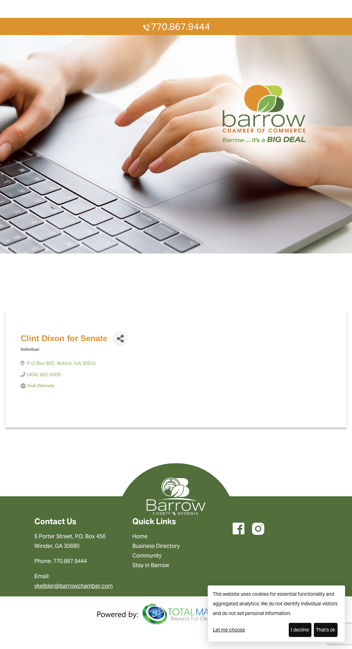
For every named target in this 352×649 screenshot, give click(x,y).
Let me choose (229, 630)
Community (147, 555)
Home (139, 536)
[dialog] (276, 613)
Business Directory (156, 546)
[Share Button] (120, 338)
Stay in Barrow (150, 565)
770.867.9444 (180, 27)
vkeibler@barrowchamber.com (73, 585)
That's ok (325, 630)
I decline (300, 630)
